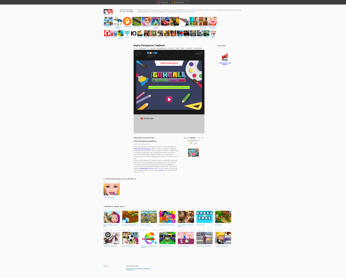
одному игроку (191, 11)
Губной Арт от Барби (109, 197)
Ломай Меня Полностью (110, 246)
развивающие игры (162, 48)
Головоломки (142, 48)
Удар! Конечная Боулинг (166, 246)
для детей (153, 48)
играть (160, 170)
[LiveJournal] (153, 53)
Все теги (106, 266)
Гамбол (177, 48)
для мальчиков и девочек (146, 168)
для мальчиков (197, 48)
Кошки (182, 48)
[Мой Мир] (156, 53)
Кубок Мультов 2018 (127, 246)
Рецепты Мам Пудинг (183, 246)
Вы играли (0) (180, 2)
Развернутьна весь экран (198, 54)
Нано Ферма (218, 225)
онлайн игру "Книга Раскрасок (142, 148)
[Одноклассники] (151, 53)
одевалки (188, 10)
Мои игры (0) (164, 2)
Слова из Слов (200, 225)
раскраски (171, 48)
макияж (193, 10)
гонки (210, 10)
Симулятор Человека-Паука (204, 246)
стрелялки (205, 10)
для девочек (188, 48)
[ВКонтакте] (148, 53)
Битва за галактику (146, 225)
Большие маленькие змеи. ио (130, 225)
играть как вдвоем (179, 11)
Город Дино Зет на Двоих (222, 246)
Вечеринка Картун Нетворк (166, 225)
